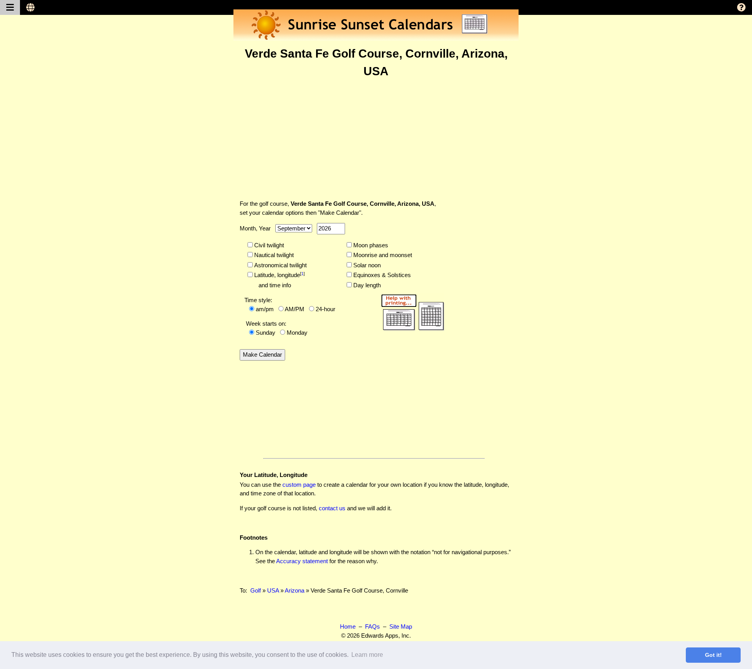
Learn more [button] (367, 654)
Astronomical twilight (280, 265)
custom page (299, 484)
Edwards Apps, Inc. (386, 635)
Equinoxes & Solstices (381, 275)
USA (273, 590)
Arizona (294, 590)
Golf (255, 590)
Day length (366, 285)
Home (348, 626)
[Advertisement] (376, 139)
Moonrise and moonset (382, 255)
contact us (332, 508)
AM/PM (294, 309)
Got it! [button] (713, 655)
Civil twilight (268, 245)
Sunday (265, 332)
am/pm (265, 309)
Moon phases (370, 245)
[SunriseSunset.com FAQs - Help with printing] (410, 311)
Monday (297, 332)
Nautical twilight (273, 255)
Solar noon (366, 265)
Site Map (400, 626)
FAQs (372, 626)
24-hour (325, 309)
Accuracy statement (302, 561)
